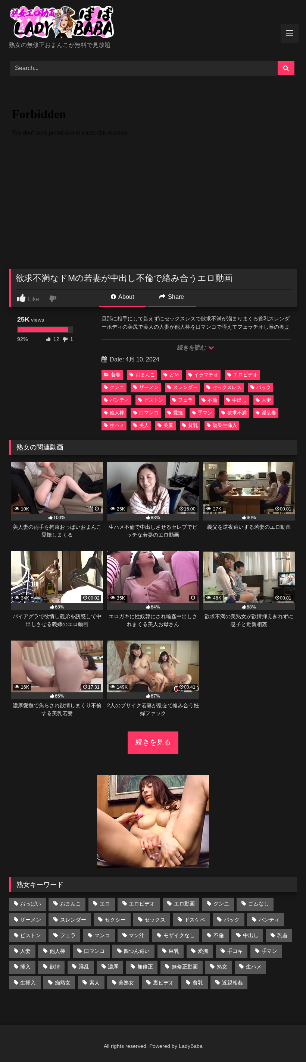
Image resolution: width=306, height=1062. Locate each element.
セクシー (115, 920)
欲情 (55, 967)
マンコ (102, 935)
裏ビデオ (163, 983)
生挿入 (28, 983)
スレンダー (185, 387)
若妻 (116, 374)
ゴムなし (258, 904)
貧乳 (193, 425)
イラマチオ (206, 374)
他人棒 (117, 412)
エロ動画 (184, 904)
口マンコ (149, 412)
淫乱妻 (269, 412)
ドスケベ (194, 920)
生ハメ (117, 425)
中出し (239, 400)
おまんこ (145, 374)
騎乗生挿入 (225, 425)
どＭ (174, 374)
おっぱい (30, 904)
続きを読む (192, 347)
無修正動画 (185, 967)
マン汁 (136, 935)
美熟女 (126, 983)
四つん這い (137, 951)
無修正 (145, 967)
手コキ (235, 951)
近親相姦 (232, 983)
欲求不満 (237, 412)
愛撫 (178, 412)
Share (175, 297)
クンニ (117, 387)
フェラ (185, 400)
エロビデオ (245, 374)
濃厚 (113, 967)
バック (263, 387)
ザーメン (149, 387)
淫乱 (84, 967)
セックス (154, 920)
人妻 (266, 400)
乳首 (282, 935)
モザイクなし (179, 935)
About (125, 297)
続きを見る (153, 742)
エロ (105, 904)
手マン (205, 412)
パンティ (119, 400)
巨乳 (174, 951)
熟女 (222, 967)
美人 (144, 425)
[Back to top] (283, 1040)
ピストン (153, 400)
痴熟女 (63, 983)
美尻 (168, 425)
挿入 (25, 967)
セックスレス (226, 387)
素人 (94, 983)
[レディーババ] (153, 23)
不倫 (212, 400)
